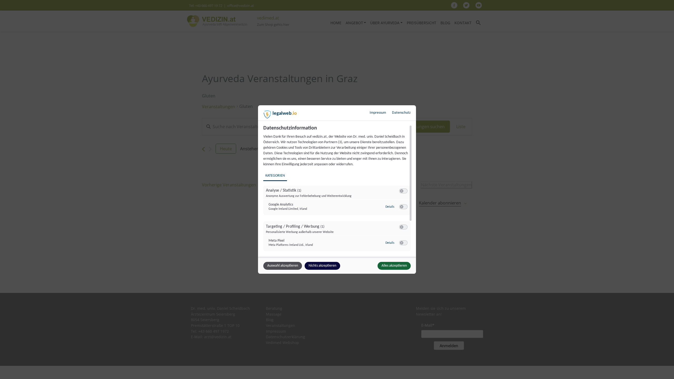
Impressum (378, 113)
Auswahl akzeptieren (282, 266)
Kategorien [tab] (275, 176)
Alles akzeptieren (394, 266)
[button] (401, 191)
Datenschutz (401, 113)
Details (389, 206)
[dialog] (337, 189)
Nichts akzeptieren (322, 266)
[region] (337, 191)
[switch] (403, 191)
